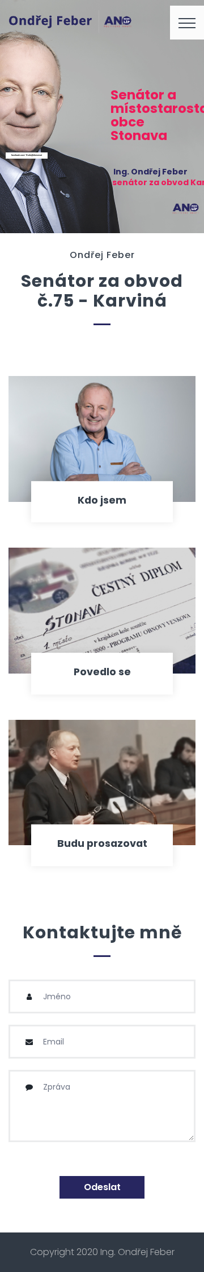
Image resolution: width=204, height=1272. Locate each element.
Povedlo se (102, 672)
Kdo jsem (102, 500)
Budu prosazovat (102, 843)
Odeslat (102, 1187)
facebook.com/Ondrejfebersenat (26, 155)
